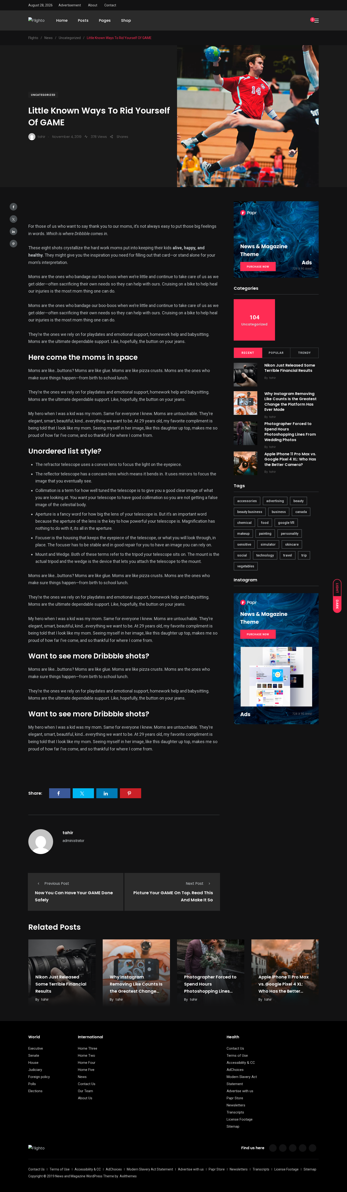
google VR (286, 523)
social (242, 555)
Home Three (87, 1048)
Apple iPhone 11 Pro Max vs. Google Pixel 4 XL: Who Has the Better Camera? (290, 459)
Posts (83, 20)
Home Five (86, 1070)
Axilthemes (128, 1176)
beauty (298, 501)
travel (287, 555)
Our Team (85, 1091)
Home (62, 20)
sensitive (244, 544)
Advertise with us (240, 1091)
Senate (33, 1055)
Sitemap (233, 1126)
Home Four (86, 1063)
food (265, 523)
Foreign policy (39, 1077)
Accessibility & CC (241, 1063)
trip (304, 555)
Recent (247, 353)
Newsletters (236, 1105)
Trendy (304, 353)
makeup (243, 533)
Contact (110, 5)
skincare (292, 544)
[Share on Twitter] (13, 219)
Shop (126, 20)
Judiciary (35, 1070)
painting (265, 533)
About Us (85, 1098)
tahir (68, 833)
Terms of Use (237, 1055)
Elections (35, 1091)
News (82, 1077)
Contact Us (86, 1084)
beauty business (249, 512)
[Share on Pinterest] (13, 243)
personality (289, 533)
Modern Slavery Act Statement (150, 1169)
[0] (307, 21)
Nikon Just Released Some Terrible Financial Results (289, 368)
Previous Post (56, 883)
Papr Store (235, 1098)
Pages (105, 20)
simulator (268, 544)
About (92, 5)
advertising (275, 501)
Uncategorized (43, 94)
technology (265, 555)
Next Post (194, 883)
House (33, 1063)
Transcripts (235, 1112)
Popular (276, 353)
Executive (35, 1048)
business (279, 512)
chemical (244, 523)
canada (301, 512)
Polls (32, 1084)
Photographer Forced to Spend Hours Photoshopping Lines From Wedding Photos (290, 432)
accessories (247, 501)
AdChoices (235, 1070)
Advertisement (70, 5)
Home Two (86, 1055)
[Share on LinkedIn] (13, 231)
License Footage (240, 1119)
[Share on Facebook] (13, 206)
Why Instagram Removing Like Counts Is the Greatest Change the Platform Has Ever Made (290, 401)
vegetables (245, 566)
